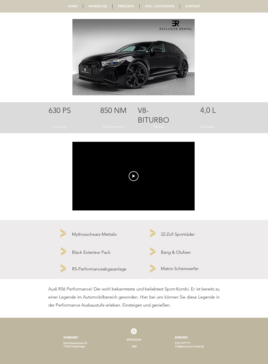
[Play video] (134, 176)
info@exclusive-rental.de (189, 346)
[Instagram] (134, 331)
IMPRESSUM (134, 340)
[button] (133, 57)
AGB (134, 346)
